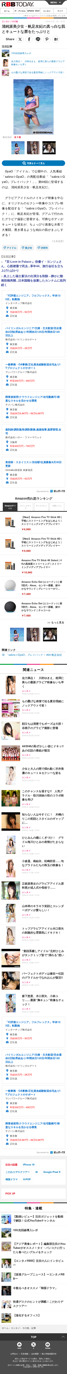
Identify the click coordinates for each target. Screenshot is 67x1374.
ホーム (7, 11)
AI (36, 1172)
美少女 (28, 247)
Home (19, 1348)
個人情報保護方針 (49, 1354)
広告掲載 (24, 1354)
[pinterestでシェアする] (46, 39)
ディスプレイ (41, 505)
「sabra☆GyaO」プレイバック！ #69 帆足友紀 (34, 654)
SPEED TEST (33, 11)
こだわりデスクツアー (18, 1172)
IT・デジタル (20, 11)
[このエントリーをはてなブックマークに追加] (55, 39)
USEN (44, 247)
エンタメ (47, 11)
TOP (33, 1337)
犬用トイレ (57, 505)
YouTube (47, 1348)
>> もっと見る (55, 622)
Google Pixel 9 (51, 1172)
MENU (53, 2)
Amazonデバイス (10, 507)
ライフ (60, 11)
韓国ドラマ (12, 1179)
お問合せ (14, 1354)
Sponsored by (43, 491)
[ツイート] (20, 39)
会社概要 (35, 1354)
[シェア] (29, 39)
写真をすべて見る (36, 163)
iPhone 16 (28, 1164)
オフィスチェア (25, 507)
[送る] (38, 39)
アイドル (11, 247)
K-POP (27, 1179)
